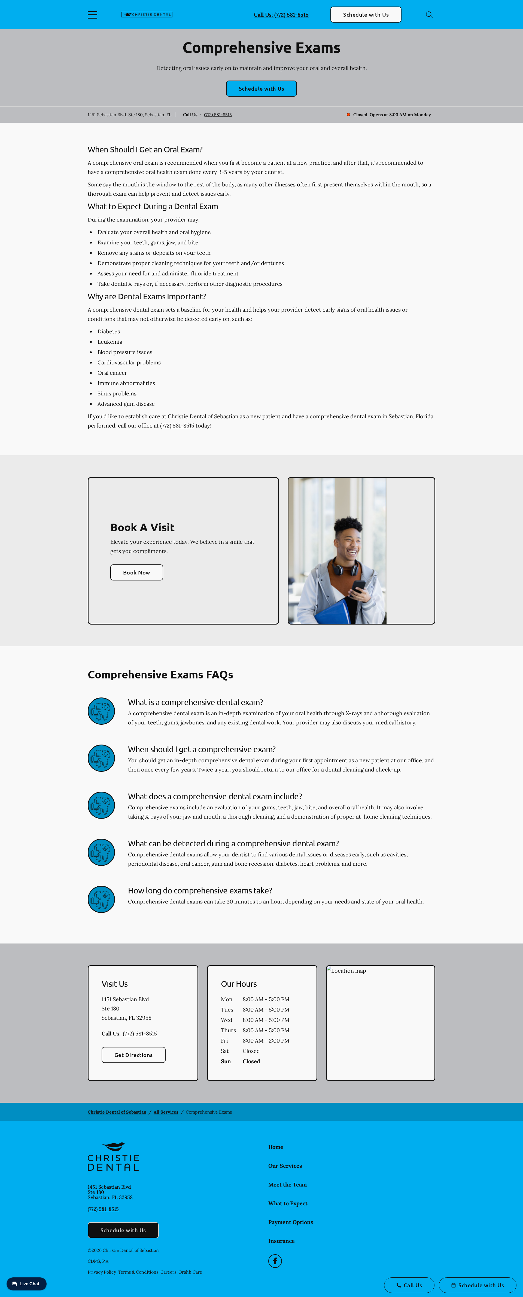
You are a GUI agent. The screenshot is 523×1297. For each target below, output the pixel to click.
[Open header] (94, 15)
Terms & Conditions (138, 1272)
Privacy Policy (102, 1272)
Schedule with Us (366, 14)
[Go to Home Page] (146, 15)
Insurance (281, 1240)
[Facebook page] (275, 1261)
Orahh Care (190, 1272)
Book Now (136, 572)
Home (275, 1147)
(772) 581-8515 (218, 114)
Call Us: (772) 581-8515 (281, 14)
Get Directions (133, 1054)
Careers (168, 1272)
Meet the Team (287, 1184)
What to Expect (288, 1203)
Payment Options (290, 1222)
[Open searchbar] (429, 15)
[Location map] (380, 1023)
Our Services (285, 1165)
